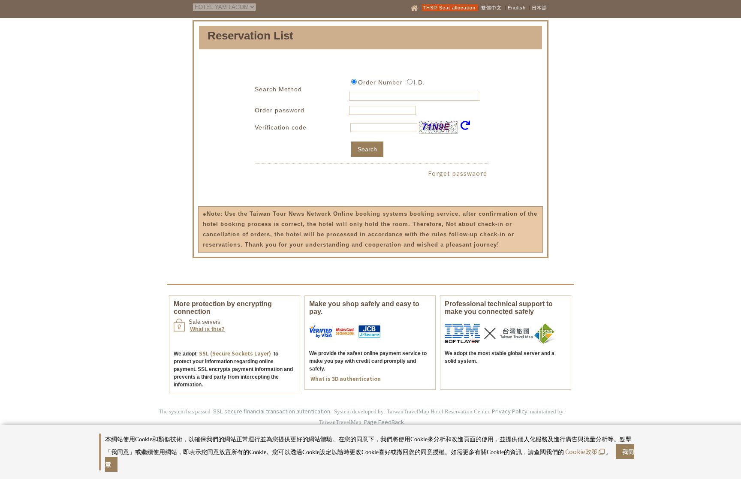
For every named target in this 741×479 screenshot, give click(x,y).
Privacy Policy (510, 411)
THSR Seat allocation (450, 7)
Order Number (380, 82)
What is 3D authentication (345, 378)
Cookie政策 (581, 451)
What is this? (207, 329)
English (517, 7)
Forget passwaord (457, 173)
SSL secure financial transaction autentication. (273, 411)
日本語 (539, 7)
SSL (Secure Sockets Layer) (235, 353)
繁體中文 (491, 7)
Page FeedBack (384, 422)
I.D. (419, 82)
